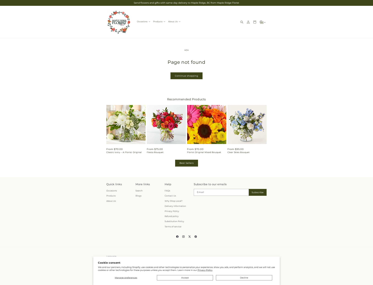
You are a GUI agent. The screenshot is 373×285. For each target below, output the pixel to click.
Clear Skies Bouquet (238, 152)
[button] (143, 21)
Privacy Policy (205, 270)
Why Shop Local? (173, 201)
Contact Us (170, 195)
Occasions (111, 190)
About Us (111, 201)
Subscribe (258, 192)
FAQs (167, 190)
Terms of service (173, 226)
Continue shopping (186, 75)
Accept (185, 277)
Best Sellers (187, 163)
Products (111, 195)
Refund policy (172, 216)
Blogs (138, 195)
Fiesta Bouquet (155, 152)
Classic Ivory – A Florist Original (124, 152)
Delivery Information (175, 206)
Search (139, 190)
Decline (244, 277)
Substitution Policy (174, 221)
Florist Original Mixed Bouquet (204, 152)
